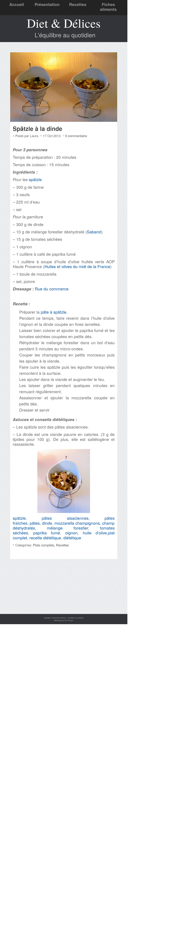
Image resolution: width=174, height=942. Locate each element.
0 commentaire (76, 135)
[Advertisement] (63, 595)
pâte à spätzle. (54, 312)
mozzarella (64, 523)
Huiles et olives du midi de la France (77, 266)
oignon (71, 533)
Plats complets (43, 545)
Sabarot (94, 232)
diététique (72, 538)
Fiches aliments (108, 6)
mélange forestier (67, 528)
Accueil (16, 4)
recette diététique (45, 538)
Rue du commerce (52, 289)
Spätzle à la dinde (37, 128)
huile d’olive (95, 533)
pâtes (35, 523)
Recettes (77, 4)
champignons (87, 523)
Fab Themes (68, 620)
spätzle (35, 179)
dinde (47, 523)
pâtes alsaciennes (65, 518)
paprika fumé (46, 533)
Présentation (47, 4)
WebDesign (58, 620)
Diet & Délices (64, 23)
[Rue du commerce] (13, 296)
